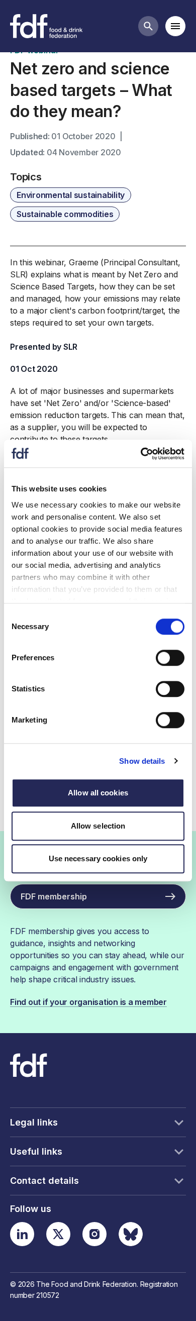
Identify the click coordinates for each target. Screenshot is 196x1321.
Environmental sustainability (71, 195)
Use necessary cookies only (98, 858)
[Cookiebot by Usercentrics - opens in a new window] (140, 453)
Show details (142, 761)
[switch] (170, 658)
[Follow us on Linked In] (22, 1234)
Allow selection (98, 826)
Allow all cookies (98, 792)
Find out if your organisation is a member (88, 1002)
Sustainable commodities (65, 214)
